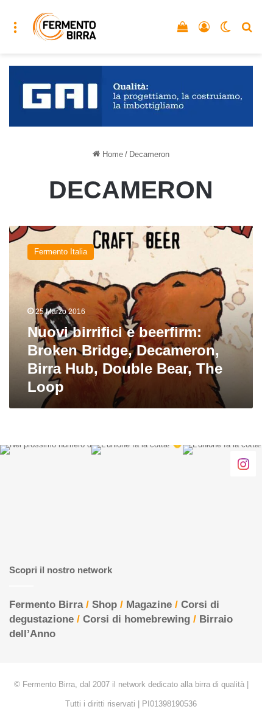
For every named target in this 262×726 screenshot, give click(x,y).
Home (111, 154)
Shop (104, 604)
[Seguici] (243, 464)
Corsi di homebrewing (136, 619)
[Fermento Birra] (64, 27)
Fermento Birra (46, 604)
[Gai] (131, 95)
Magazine (149, 604)
